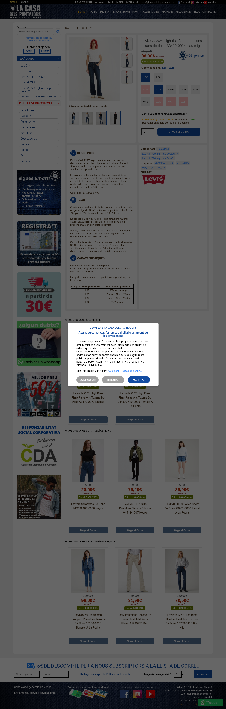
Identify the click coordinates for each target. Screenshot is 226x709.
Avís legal (113, 370)
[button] (87, 379)
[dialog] (113, 354)
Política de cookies (131, 370)
